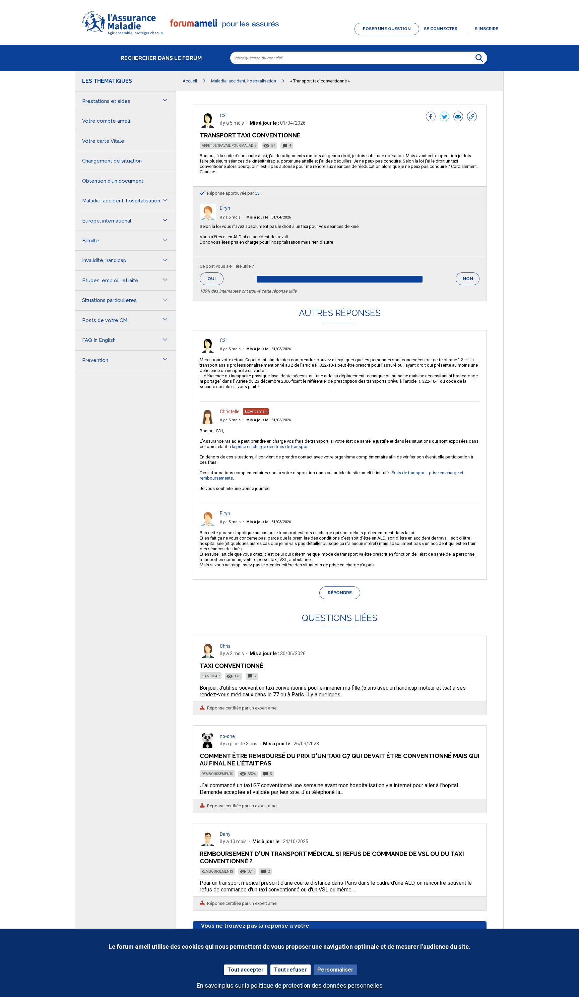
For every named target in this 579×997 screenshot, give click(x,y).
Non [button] (471, 280)
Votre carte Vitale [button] (103, 141)
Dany (225, 834)
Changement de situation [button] (112, 161)
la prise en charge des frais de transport (270, 446)
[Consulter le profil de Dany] (208, 844)
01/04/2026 (268, 217)
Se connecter (440, 28)
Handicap (210, 676)
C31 (224, 115)
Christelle (230, 411)
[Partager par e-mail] (458, 117)
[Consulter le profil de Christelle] (208, 422)
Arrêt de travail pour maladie (229, 145)
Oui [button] (215, 278)
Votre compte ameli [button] (106, 121)
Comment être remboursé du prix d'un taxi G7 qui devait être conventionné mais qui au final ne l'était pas (339, 759)
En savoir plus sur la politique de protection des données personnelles (290, 985)
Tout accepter (246, 970)
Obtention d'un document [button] (112, 181)
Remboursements (217, 774)
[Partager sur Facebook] (431, 117)
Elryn (225, 208)
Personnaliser (335, 970)
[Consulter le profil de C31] (208, 126)
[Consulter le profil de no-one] (208, 746)
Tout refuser (290, 970)
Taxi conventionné (231, 665)
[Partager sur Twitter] (444, 117)
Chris (225, 646)
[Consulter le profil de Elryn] (208, 218)
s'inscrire (486, 28)
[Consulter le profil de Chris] (208, 656)
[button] (289, 35)
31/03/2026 (268, 349)
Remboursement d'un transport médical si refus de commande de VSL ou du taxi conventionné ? (332, 857)
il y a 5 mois (230, 217)
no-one (227, 736)
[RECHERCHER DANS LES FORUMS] (479, 58)
